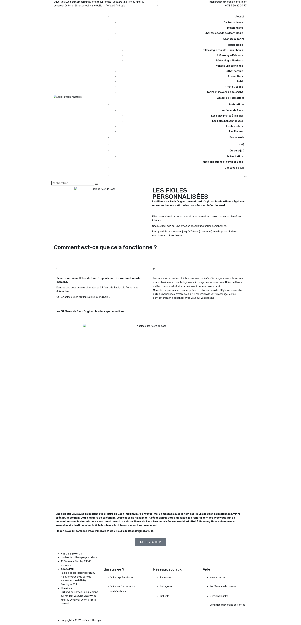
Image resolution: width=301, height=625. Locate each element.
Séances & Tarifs (233, 39)
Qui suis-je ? (236, 150)
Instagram (166, 586)
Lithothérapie (234, 71)
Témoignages (235, 27)
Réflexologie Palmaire (229, 55)
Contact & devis (234, 167)
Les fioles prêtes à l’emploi (227, 115)
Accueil (240, 16)
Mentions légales (219, 596)
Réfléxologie (235, 44)
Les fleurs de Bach (232, 110)
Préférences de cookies (223, 586)
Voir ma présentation (122, 577)
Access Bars (235, 76)
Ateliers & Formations (230, 97)
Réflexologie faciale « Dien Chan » (222, 50)
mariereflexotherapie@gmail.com (228, 1)
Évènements (236, 137)
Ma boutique (236, 104)
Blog (241, 144)
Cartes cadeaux (233, 22)
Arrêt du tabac (234, 86)
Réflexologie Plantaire (229, 60)
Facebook (165, 577)
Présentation (235, 156)
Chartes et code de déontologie (223, 33)
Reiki (240, 81)
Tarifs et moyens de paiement (225, 92)
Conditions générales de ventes (227, 604)
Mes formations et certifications (223, 161)
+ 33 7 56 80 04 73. (236, 5)
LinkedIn (164, 596)
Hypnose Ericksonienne (228, 65)
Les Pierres (236, 131)
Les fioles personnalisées (227, 121)
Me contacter (217, 577)
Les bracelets (234, 126)
